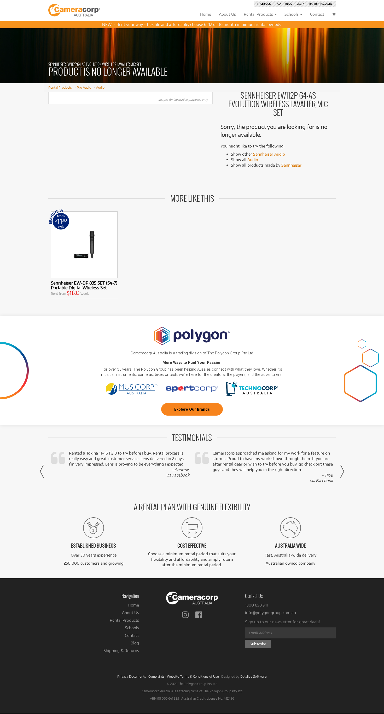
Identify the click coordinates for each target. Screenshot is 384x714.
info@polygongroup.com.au (270, 612)
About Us (130, 612)
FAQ (278, 3)
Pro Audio (84, 87)
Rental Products (60, 87)
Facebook (264, 3)
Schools (132, 627)
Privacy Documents (131, 676)
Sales (320, 3)
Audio (100, 87)
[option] (84, 256)
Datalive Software (253, 676)
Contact (132, 635)
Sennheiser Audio (269, 154)
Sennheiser (291, 165)
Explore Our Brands (192, 409)
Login (301, 3)
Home (133, 605)
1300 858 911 (256, 605)
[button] (42, 471)
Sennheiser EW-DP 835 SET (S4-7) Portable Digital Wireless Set (84, 285)
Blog (288, 3)
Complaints (156, 676)
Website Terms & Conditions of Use (193, 676)
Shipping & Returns (121, 650)
